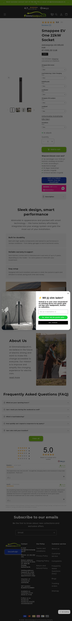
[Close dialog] (68, 293)
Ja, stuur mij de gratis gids (53, 317)
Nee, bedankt (53, 322)
